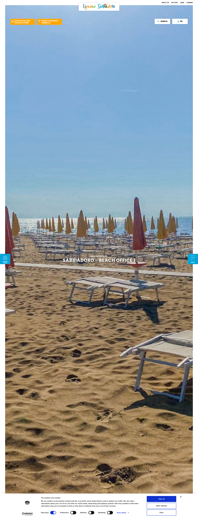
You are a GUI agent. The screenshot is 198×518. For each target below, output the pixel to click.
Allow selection (161, 506)
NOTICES (174, 3)
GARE (182, 3)
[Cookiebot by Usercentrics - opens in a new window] (27, 514)
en (181, 21)
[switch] (73, 512)
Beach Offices (99, 256)
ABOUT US (165, 3)
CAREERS (189, 3)
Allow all (161, 499)
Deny (161, 512)
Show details (121, 513)
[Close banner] (181, 496)
